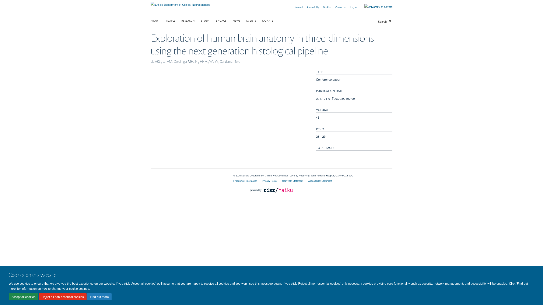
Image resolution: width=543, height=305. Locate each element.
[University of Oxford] (375, 6)
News (236, 20)
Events (251, 20)
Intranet (299, 7)
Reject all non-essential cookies (63, 297)
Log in (353, 7)
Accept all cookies (23, 297)
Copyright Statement (292, 180)
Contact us (341, 7)
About (155, 20)
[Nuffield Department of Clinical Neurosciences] (180, 3)
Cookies (327, 7)
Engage (221, 20)
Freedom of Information (245, 180)
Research (188, 20)
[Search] (390, 21)
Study (205, 20)
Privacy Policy (269, 180)
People (170, 20)
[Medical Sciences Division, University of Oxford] (189, 174)
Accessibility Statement (320, 180)
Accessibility (312, 7)
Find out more (99, 297)
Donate (267, 20)
